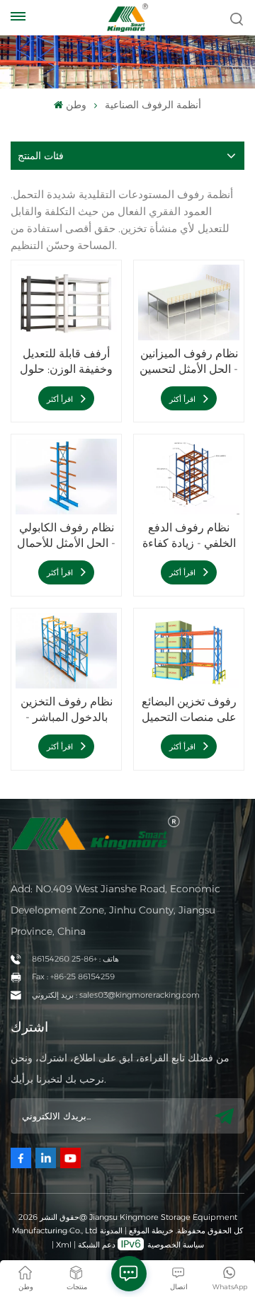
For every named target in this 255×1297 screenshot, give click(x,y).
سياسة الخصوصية (175, 1245)
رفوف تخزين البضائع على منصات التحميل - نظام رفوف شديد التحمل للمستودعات (189, 710)
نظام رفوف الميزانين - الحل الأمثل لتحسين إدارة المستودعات (189, 362)
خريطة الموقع (150, 1230)
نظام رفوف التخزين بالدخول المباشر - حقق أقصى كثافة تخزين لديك (67, 710)
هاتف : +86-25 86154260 (75, 959)
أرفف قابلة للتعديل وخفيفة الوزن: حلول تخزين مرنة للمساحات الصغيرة (66, 362)
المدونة (111, 1230)
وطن (76, 104)
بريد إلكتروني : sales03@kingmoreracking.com (116, 995)
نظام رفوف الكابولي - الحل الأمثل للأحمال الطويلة (66, 536)
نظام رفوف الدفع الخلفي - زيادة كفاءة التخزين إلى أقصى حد (189, 536)
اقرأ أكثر (61, 399)
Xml (64, 1245)
